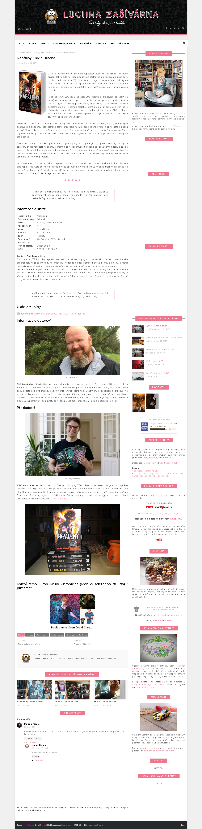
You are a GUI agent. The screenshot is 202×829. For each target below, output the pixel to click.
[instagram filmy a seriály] (178, 20)
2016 (155, 473)
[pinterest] (182, 20)
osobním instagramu (172, 615)
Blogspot (43, 825)
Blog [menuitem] (31, 43)
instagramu (176, 518)
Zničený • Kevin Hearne (66, 702)
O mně (28, 20)
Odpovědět (28, 738)
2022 (140, 476)
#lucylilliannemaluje (141, 684)
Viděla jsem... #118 (154, 361)
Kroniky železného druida (44, 52)
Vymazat (38, 738)
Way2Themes (28, 825)
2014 (142, 473)
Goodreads (164, 462)
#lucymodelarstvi (152, 750)
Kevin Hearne (42, 635)
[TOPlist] (159, 768)
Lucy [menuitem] (19, 43)
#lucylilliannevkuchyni (163, 609)
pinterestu (149, 687)
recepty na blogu (155, 607)
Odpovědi (31, 742)
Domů (20, 20)
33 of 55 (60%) (170, 429)
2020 (181, 473)
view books (173, 432)
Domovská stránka (24, 52)
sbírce (161, 684)
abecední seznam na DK (146, 470)
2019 (175, 473)
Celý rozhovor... (60, 498)
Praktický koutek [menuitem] (120, 43)
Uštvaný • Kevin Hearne (104, 702)
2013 (136, 473)
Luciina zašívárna (96, 825)
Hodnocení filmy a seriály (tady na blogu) (158, 513)
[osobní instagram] (174, 20)
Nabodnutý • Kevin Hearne (30, 702)
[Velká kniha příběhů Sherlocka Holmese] (152, 408)
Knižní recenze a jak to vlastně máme (164, 338)
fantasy (30, 635)
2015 (149, 473)
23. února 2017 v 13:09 (32, 727)
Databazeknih (151, 462)
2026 (166, 476)
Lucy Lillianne (50, 655)
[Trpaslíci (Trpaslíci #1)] (138, 412)
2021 (134, 476)
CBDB (175, 462)
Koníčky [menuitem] (100, 43)
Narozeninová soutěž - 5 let (160, 349)
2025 (160, 476)
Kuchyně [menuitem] (84, 43)
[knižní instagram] (170, 20)
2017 (162, 473)
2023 (147, 476)
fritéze (168, 620)
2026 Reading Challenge (158, 419)
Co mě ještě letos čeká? (157, 373)
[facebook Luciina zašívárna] (166, 20)
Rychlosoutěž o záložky (157, 326)
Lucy (152, 424)
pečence (158, 620)
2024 (153, 476)
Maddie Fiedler (32, 723)
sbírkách (170, 750)
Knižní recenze (57, 635)
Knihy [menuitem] (44, 43)
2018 (168, 473)
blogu (156, 748)
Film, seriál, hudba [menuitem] (63, 43)
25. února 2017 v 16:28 (40, 748)
